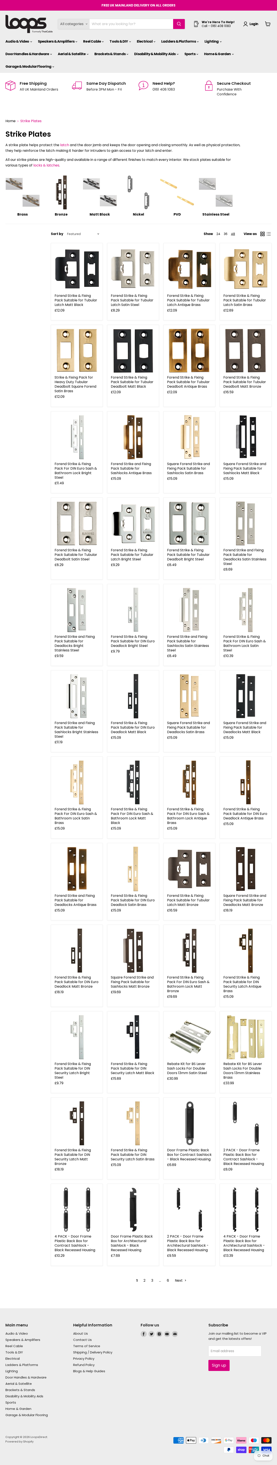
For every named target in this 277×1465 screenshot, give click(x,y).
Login (254, 24)
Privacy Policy (83, 1358)
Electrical (145, 41)
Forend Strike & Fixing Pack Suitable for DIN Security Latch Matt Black (132, 1068)
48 (233, 234)
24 (218, 234)
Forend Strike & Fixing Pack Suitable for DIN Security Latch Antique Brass (242, 984)
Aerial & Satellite (72, 53)
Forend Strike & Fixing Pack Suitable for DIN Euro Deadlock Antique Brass (245, 814)
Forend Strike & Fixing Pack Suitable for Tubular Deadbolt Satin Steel (76, 555)
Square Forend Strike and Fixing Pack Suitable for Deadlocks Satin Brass (188, 727)
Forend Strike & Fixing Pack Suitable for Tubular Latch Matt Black (76, 300)
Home (10, 121)
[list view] (269, 234)
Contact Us (82, 1339)
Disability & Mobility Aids (155, 53)
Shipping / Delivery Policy (92, 1352)
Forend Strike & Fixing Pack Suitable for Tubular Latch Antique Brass (188, 300)
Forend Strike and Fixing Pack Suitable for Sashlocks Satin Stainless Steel (188, 643)
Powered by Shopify (19, 1441)
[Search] (179, 24)
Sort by (57, 234)
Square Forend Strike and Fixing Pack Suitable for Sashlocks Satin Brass (188, 468)
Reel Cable (92, 41)
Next (179, 1280)
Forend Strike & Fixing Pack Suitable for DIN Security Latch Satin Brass (133, 1155)
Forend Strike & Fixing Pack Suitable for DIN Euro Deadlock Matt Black (133, 727)
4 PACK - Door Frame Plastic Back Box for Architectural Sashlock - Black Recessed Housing (244, 1243)
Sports (190, 53)
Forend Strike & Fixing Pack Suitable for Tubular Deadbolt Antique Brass (188, 382)
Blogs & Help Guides (89, 1371)
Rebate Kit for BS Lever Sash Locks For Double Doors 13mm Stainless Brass (242, 1070)
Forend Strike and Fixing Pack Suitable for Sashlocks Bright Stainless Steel (76, 729)
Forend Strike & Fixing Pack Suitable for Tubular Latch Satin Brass (244, 300)
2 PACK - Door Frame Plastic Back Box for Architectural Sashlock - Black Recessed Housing (188, 1243)
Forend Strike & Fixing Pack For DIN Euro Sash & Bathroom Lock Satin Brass (76, 816)
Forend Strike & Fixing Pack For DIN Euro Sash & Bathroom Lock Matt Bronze (188, 984)
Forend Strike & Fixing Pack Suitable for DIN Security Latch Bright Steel (73, 1070)
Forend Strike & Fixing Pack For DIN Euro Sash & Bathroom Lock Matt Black (132, 816)
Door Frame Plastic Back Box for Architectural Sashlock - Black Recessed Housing (132, 1243)
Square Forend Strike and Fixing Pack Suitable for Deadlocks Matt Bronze (244, 900)
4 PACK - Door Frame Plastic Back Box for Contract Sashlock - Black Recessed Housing (75, 1243)
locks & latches (46, 165)
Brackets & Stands (110, 53)
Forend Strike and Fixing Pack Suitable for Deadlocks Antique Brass (76, 900)
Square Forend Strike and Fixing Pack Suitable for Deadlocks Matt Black (244, 727)
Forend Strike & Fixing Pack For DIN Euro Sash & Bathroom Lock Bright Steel (76, 470)
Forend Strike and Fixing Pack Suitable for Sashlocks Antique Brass (131, 468)
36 (225, 234)
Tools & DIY (119, 41)
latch (64, 144)
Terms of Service (86, 1346)
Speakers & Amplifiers (56, 41)
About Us (80, 1333)
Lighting (212, 41)
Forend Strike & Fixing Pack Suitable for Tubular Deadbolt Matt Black (132, 382)
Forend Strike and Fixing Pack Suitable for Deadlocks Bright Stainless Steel (75, 643)
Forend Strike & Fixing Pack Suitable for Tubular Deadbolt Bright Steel (188, 555)
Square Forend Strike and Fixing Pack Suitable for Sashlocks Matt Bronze (132, 982)
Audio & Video (17, 41)
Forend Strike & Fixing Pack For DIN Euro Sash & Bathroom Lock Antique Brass (188, 816)
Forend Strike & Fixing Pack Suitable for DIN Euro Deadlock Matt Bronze (76, 982)
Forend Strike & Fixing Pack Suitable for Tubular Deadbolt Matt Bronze (244, 382)
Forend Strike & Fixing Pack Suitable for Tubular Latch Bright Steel (132, 555)
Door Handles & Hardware (27, 53)
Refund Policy (84, 1365)
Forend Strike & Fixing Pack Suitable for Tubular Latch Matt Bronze (188, 900)
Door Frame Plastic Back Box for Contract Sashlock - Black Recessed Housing (189, 1155)
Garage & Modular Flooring (28, 66)
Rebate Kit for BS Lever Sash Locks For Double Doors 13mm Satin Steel (187, 1068)
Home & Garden (217, 53)
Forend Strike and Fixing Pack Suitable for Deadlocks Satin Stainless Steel (244, 557)
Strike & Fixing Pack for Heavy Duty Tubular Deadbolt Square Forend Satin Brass (75, 384)
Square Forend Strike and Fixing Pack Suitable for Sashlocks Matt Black (244, 468)
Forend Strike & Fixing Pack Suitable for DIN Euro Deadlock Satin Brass (133, 900)
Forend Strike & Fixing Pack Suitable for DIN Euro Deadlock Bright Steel (133, 641)
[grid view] (262, 234)
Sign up (219, 1365)
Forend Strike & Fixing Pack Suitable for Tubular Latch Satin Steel (132, 300)
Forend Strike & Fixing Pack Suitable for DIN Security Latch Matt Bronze (73, 1157)
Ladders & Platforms (178, 41)
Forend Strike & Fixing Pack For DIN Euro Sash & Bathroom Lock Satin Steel (244, 643)
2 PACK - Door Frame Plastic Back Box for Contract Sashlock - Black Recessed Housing (243, 1157)
